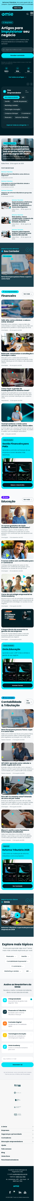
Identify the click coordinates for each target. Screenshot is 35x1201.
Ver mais (28, 294)
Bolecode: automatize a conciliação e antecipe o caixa (17, 354)
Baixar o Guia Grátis (17, 485)
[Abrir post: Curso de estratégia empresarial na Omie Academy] (17, 583)
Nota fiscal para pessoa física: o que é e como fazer (16, 278)
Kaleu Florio (5, 163)
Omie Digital (4, 330)
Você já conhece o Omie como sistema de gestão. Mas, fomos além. (17, 424)
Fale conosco (6, 1149)
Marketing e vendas (11, 105)
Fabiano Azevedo (6, 739)
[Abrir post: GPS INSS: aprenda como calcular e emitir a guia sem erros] (17, 752)
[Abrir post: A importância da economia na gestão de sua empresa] (17, 618)
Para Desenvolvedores (9, 1160)
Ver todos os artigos (16, 77)
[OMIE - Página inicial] (7, 14)
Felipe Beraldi (5, 400)
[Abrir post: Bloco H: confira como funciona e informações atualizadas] (17, 819)
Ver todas (27, 91)
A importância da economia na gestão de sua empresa (14, 630)
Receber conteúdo (17, 55)
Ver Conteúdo (17, 886)
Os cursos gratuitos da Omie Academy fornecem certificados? (15, 526)
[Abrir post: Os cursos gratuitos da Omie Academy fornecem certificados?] (17, 514)
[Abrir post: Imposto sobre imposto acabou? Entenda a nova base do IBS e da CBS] (6, 234)
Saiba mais (17, 8)
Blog (3, 1153)
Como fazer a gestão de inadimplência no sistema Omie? (15, 389)
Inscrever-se (17, 1065)
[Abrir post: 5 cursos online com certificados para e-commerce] (17, 549)
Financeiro (8, 117)
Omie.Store (5, 1156)
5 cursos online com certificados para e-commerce (17, 562)
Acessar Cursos (17, 685)
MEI (23, 97)
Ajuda (3, 1145)
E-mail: (17, 1174)
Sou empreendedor (11, 97)
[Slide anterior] (27, 84)
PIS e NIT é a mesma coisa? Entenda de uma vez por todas (16, 797)
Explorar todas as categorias (16, 125)
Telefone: (17, 1177)
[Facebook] (9, 1192)
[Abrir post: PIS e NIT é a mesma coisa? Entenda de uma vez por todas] (17, 785)
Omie (6, 497)
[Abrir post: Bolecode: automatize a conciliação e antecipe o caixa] (17, 342)
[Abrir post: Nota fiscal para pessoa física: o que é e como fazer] (17, 718)
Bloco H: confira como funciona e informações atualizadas (15, 831)
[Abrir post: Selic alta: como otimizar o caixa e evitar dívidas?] (17, 309)
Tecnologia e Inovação (12, 109)
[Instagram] (14, 1192)
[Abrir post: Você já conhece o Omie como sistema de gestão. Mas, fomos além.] (17, 412)
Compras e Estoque (11, 113)
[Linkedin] (19, 1192)
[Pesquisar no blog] (27, 14)
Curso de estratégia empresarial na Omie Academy (16, 595)
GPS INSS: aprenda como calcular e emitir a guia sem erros (16, 764)
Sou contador (9, 698)
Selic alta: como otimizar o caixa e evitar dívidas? (15, 321)
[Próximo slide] (31, 84)
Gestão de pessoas (20, 101)
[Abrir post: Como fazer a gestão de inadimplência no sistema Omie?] (17, 377)
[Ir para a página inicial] (17, 1186)
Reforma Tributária (21, 117)
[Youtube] (24, 1192)
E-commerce (26, 113)
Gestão (7, 101)
